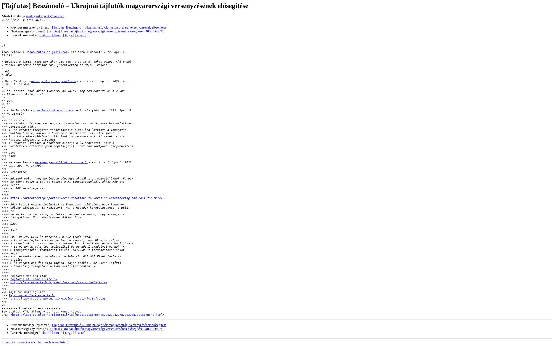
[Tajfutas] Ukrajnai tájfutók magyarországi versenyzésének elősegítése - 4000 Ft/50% (105, 31)
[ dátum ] (45, 35)
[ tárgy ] (68, 35)
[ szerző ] (81, 35)
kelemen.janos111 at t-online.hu (61, 162)
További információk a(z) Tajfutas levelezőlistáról (35, 342)
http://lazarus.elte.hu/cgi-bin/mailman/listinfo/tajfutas (58, 282)
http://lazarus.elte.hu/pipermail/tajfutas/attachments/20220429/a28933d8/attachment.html (87, 314)
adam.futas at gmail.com (48, 52)
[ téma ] (57, 35)
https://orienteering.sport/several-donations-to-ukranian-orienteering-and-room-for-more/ (86, 198)
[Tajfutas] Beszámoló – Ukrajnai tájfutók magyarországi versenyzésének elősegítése (109, 27)
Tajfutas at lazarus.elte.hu (33, 279)
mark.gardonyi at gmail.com (45, 16)
